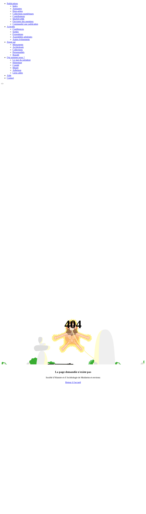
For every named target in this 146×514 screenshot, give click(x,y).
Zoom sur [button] (11, 42)
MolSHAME (18, 19)
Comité (16, 65)
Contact (10, 78)
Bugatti (16, 55)
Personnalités (18, 52)
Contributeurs (19, 16)
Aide (9, 75)
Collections (18, 50)
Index (15, 6)
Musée (16, 67)
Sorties (16, 32)
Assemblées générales (22, 37)
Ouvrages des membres (23, 21)
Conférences (18, 29)
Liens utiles (18, 73)
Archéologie (18, 47)
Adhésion (17, 70)
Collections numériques (23, 14)
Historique (17, 62)
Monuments (18, 44)
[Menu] (2, 83)
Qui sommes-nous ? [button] (16, 57)
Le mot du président (22, 60)
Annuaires (17, 8)
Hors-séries (18, 11)
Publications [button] (12, 3)
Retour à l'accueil (73, 382)
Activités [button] (11, 26)
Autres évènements (21, 39)
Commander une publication (25, 24)
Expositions (18, 34)
